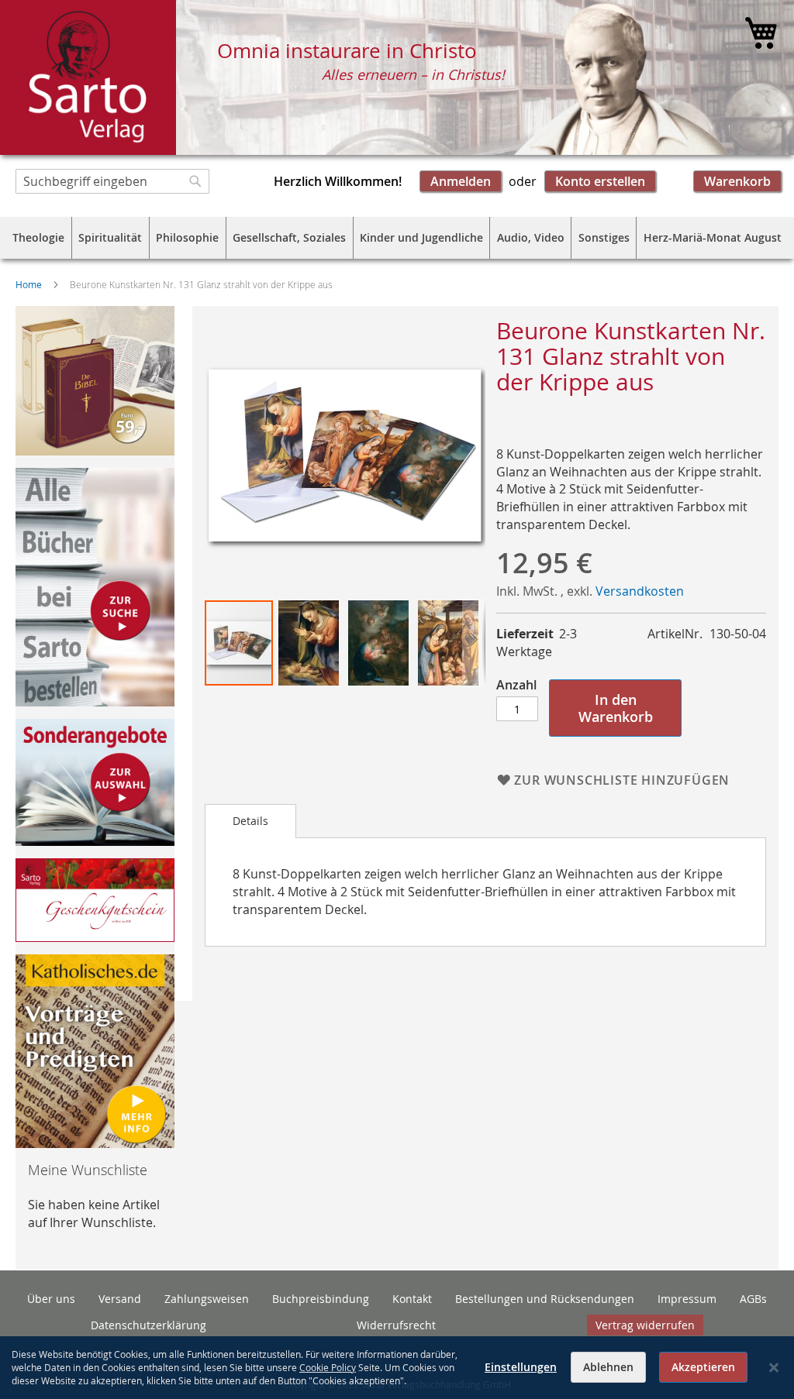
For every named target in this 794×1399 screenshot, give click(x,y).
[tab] (250, 821)
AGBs (753, 1298)
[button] (309, 643)
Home (29, 284)
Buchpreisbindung (320, 1298)
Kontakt (412, 1298)
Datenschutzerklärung (148, 1325)
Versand (119, 1298)
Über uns (51, 1298)
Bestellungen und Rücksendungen (544, 1298)
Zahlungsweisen (206, 1298)
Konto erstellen (600, 181)
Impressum (687, 1298)
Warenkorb (737, 181)
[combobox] (112, 181)
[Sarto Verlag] (88, 77)
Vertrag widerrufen (645, 1325)
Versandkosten (640, 591)
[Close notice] (773, 1367)
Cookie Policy (327, 1367)
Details (250, 820)
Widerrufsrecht (396, 1325)
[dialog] (397, 1367)
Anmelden (460, 181)
